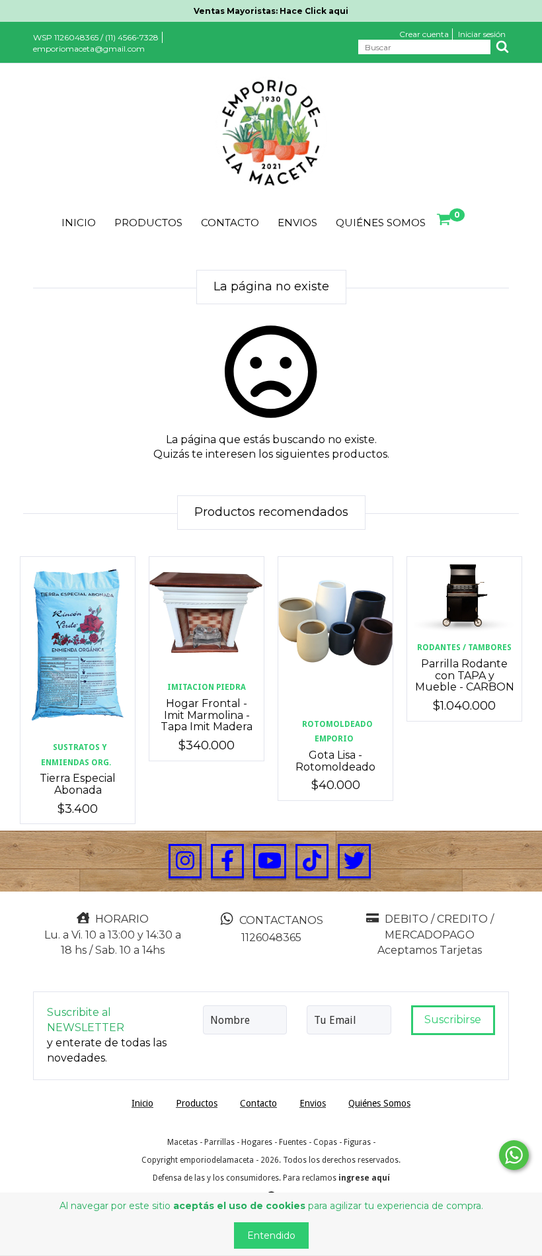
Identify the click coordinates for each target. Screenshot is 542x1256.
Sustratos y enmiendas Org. (76, 755)
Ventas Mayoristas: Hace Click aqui (271, 11)
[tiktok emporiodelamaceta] (312, 861)
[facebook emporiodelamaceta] (227, 861)
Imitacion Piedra (206, 687)
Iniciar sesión (482, 34)
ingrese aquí (364, 1178)
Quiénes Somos (381, 222)
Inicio (78, 222)
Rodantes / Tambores (464, 647)
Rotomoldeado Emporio (337, 732)
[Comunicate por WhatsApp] (514, 1155)
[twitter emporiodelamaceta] (354, 861)
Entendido (271, 1235)
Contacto (230, 222)
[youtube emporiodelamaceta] (269, 861)
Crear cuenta (424, 34)
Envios (297, 222)
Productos (148, 222)
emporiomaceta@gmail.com (89, 49)
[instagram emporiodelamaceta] (185, 861)
